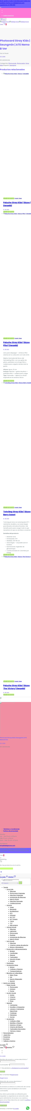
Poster (12, 991)
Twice (12, 921)
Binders (12, 951)
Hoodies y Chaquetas (17, 1007)
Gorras (12, 1017)
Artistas (9, 905)
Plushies (12, 935)
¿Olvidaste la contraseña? (20, 1068)
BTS (11, 913)
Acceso (2, 1071)
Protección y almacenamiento (17, 949)
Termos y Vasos (15, 1031)
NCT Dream (14, 919)
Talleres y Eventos (9, 1041)
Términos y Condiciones (11, 829)
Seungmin (12, 65)
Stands (12, 961)
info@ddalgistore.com (7, 846)
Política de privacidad (10, 831)
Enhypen (13, 915)
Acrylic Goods (11, 993)
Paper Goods (11, 985)
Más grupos (14, 925)
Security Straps (15, 959)
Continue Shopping (6, 868)
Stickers (12, 989)
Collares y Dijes (15, 1021)
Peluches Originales (16, 895)
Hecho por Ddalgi (9, 983)
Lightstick (13, 931)
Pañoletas (13, 1015)
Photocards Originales (17, 893)
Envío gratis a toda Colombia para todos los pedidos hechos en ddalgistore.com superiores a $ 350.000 (15, 3)
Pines (11, 1001)
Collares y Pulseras (16, 969)
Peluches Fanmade (16, 901)
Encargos (6, 1039)
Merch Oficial (14, 899)
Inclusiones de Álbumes (18, 897)
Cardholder (14, 953)
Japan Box (6, 1035)
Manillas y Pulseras (16, 1023)
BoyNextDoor (14, 911)
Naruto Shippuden (16, 979)
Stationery (10, 963)
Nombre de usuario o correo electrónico (14, 1059)
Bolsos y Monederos (16, 947)
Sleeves (12, 955)
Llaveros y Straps (15, 1025)
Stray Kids (10, 889)
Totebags (13, 1013)
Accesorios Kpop (12, 965)
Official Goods (11, 927)
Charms (12, 997)
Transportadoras (15, 971)
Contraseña (4, 1065)
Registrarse (14, 1075)
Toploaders (14, 957)
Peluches (13, 943)
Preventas (6, 1037)
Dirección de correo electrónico (11, 1081)
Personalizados (8, 1033)
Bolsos (12, 967)
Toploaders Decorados (17, 1029)
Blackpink (13, 909)
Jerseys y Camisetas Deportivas (17, 1010)
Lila (11, 977)
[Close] (0, 7)
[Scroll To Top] (1, 872)
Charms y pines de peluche (19, 945)
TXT (11, 923)
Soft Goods (10, 941)
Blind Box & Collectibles (14, 973)
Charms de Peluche (16, 1027)
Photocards (12, 63)
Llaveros (12, 999)
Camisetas (13, 1005)
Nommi (12, 981)
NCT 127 (12, 917)
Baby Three (13, 975)
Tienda (5, 887)
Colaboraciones (15, 903)
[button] (8, 198)
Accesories (10, 1019)
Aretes (12, 995)
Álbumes (13, 891)
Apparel (9, 1003)
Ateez (12, 907)
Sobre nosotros (8, 16)
